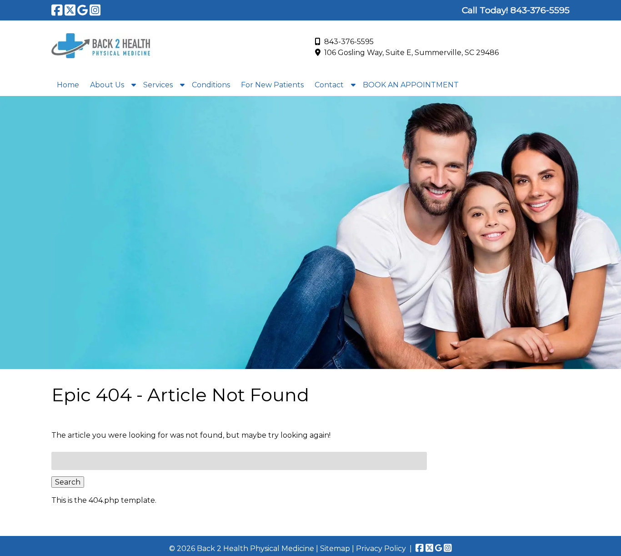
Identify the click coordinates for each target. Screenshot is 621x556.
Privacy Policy (381, 548)
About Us (107, 85)
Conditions (211, 85)
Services (158, 85)
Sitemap (335, 548)
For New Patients (272, 85)
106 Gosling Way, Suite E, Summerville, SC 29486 (411, 52)
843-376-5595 (349, 41)
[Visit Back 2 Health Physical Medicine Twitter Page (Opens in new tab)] (70, 10)
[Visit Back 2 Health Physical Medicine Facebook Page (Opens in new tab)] (57, 10)
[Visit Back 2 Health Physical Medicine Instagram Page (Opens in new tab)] (95, 10)
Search (67, 482)
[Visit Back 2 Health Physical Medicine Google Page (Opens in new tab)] (82, 10)
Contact (329, 85)
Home (68, 85)
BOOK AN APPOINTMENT (411, 85)
